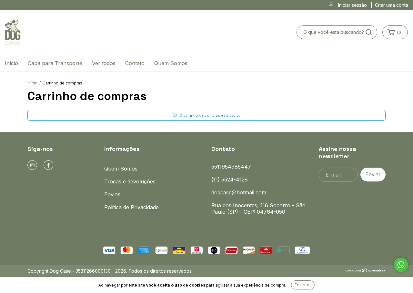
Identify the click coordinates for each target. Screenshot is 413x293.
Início (11, 63)
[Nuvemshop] (365, 271)
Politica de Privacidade (131, 207)
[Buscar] (368, 32)
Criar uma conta (391, 5)
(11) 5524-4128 (229, 179)
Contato (135, 63)
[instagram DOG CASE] (32, 165)
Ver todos (104, 63)
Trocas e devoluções (130, 181)
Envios (112, 194)
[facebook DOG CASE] (48, 165)
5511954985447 (231, 166)
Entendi (303, 284)
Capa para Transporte (55, 63)
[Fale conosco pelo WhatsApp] (401, 265)
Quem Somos (170, 63)
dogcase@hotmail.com (238, 192)
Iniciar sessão (352, 5)
